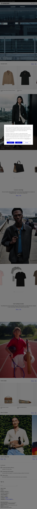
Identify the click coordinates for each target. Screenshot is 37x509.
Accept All (10, 142)
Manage (26, 142)
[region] (18, 135)
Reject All (18, 142)
